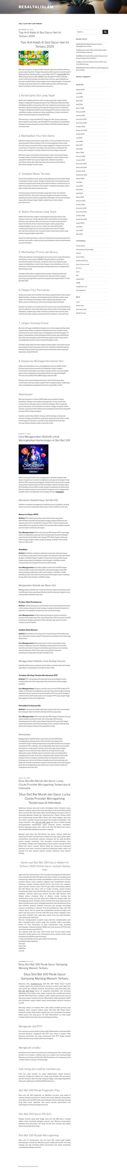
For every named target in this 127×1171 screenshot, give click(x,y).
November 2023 (81, 212)
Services (79, 268)
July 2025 (79, 138)
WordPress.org (81, 313)
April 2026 (79, 104)
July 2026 (79, 93)
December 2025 (81, 119)
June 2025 (79, 141)
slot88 (78, 283)
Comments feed (81, 309)
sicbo (77, 272)
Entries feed (80, 305)
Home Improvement (82, 264)
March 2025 (80, 152)
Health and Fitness (82, 260)
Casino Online (80, 246)
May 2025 (79, 145)
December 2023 (81, 208)
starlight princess (81, 286)
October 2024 (80, 171)
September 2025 (81, 130)
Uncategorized (80, 290)
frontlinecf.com (36, 984)
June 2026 (79, 97)
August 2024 (80, 178)
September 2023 (81, 219)
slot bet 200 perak (43, 822)
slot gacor (60, 492)
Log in (78, 302)
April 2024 (79, 193)
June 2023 (79, 230)
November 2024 (81, 167)
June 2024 (79, 186)
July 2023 (79, 226)
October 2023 (80, 215)
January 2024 (80, 204)
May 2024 (79, 189)
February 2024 (80, 201)
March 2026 (80, 108)
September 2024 (81, 175)
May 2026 (79, 101)
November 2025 (81, 123)
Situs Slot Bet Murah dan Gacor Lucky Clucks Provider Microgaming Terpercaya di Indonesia (44, 784)
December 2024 (81, 163)
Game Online (80, 257)
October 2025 (80, 126)
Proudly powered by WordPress (28, 1166)
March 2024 (80, 197)
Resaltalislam (36, 7)
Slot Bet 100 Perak (26, 991)
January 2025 (80, 160)
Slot (77, 275)
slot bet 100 (80, 279)
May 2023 (79, 234)
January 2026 (80, 115)
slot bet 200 (61, 74)
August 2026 (80, 89)
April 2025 (79, 149)
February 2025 (80, 156)
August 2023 (80, 223)
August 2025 (80, 134)
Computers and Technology (85, 249)
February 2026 (80, 112)
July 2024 (79, 182)
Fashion (78, 253)
